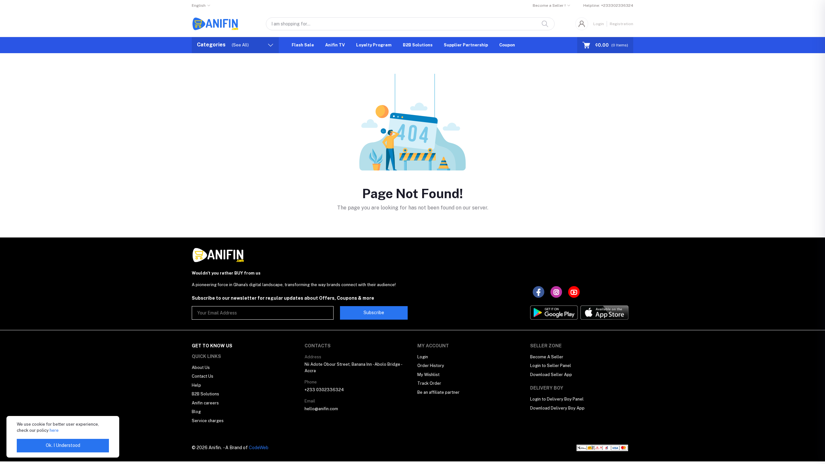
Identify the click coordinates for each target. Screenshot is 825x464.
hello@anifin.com (321, 408)
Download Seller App (551, 374)
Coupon (507, 45)
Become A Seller (546, 356)
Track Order (429, 383)
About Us (201, 367)
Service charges (208, 420)
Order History (430, 365)
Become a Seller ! (549, 5)
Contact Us (202, 376)
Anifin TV (335, 45)
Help (196, 385)
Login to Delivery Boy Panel (557, 399)
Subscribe (374, 312)
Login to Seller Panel (550, 365)
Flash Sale (303, 45)
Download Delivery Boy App (557, 408)
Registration (621, 24)
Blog (196, 411)
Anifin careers (205, 403)
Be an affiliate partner (438, 392)
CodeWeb (258, 447)
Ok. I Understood (63, 445)
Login (598, 24)
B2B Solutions (417, 45)
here (54, 430)
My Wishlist (428, 374)
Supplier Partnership (466, 45)
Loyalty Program (374, 45)
